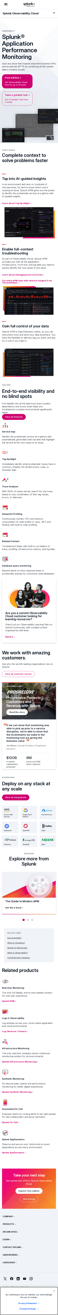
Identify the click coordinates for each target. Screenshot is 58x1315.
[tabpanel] (29, 725)
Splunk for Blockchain (17, 948)
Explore (9, 636)
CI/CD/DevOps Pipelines (18, 957)
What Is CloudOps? (16, 943)
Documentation (14, 938)
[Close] (54, 1291)
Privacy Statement (27, 1303)
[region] (29, 1301)
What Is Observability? (17, 952)
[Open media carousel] (50, 138)
